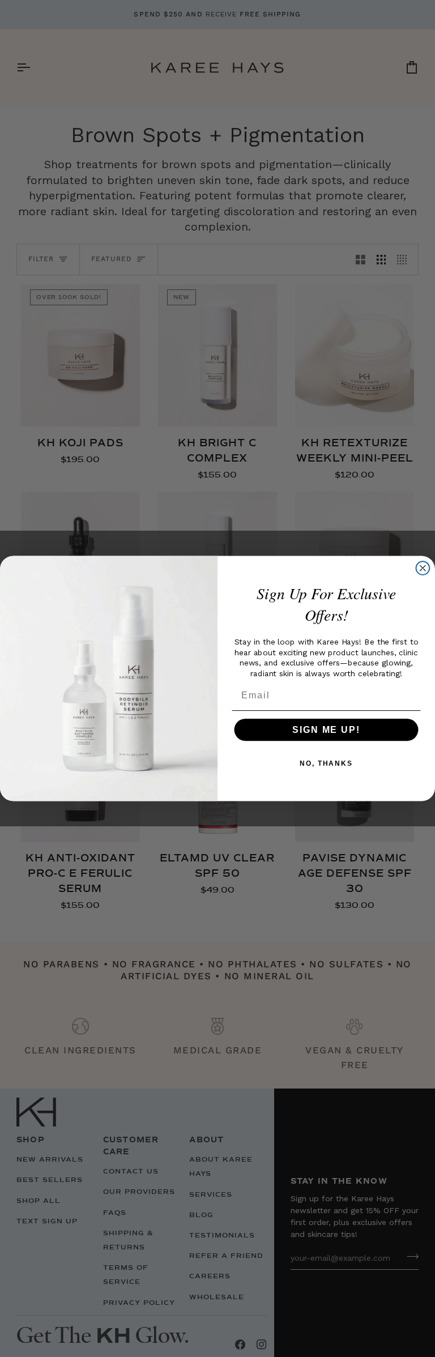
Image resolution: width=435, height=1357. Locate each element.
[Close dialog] (423, 568)
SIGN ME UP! (326, 730)
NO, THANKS (326, 763)
